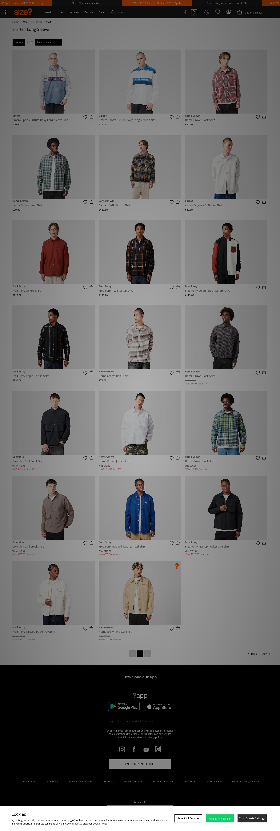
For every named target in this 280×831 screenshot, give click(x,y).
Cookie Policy (100, 823)
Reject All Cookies (188, 818)
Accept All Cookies (220, 819)
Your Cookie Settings (252, 818)
